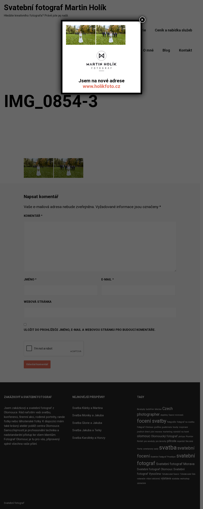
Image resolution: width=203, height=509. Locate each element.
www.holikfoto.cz (101, 86)
